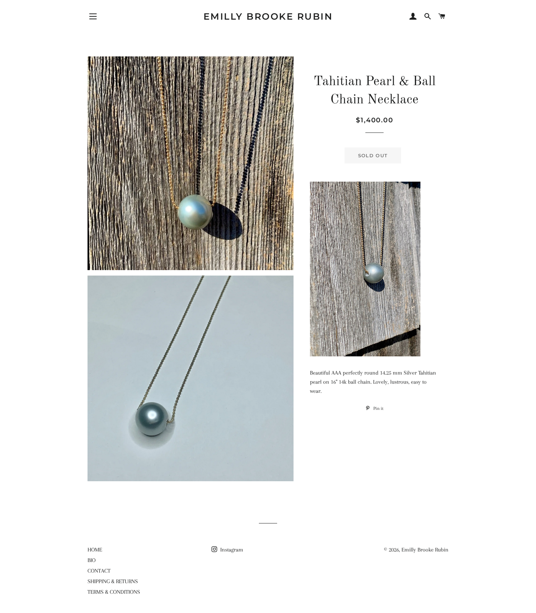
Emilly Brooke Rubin (268, 16)
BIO (92, 560)
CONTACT (99, 570)
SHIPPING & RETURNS (113, 581)
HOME (95, 549)
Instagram (231, 549)
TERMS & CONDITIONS (114, 592)
